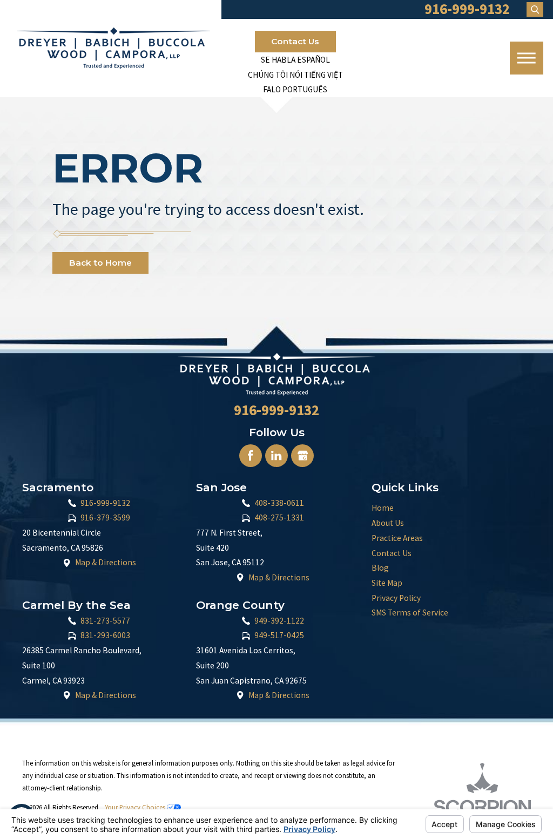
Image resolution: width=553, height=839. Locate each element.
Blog (380, 568)
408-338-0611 (279, 503)
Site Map (387, 583)
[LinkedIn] (276, 455)
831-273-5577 (105, 620)
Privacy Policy (396, 598)
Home (383, 508)
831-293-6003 (105, 635)
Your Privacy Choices (136, 807)
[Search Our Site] (535, 9)
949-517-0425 (279, 635)
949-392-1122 (279, 620)
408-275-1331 (279, 517)
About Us (388, 523)
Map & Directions (105, 562)
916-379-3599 (105, 517)
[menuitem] (451, 508)
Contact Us (295, 41)
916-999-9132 (105, 503)
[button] (526, 58)
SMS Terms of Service (410, 612)
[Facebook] (250, 455)
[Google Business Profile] (302, 455)
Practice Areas (397, 538)
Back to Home (100, 263)
